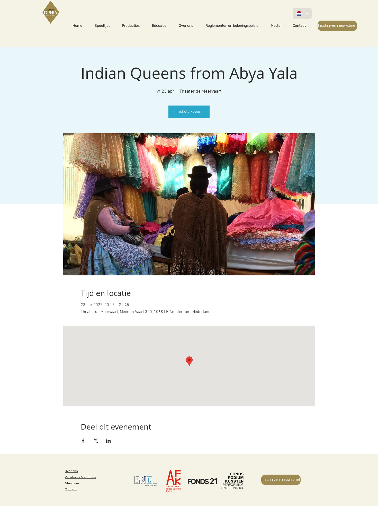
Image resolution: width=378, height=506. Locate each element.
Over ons (71, 471)
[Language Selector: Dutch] (302, 13)
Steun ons (72, 483)
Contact (71, 489)
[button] (131, 25)
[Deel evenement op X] (95, 441)
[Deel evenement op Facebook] (83, 441)
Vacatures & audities (80, 477)
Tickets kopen (189, 111)
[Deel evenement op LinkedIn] (108, 441)
